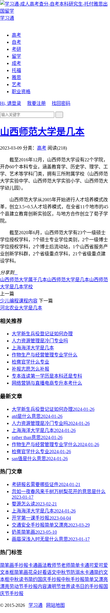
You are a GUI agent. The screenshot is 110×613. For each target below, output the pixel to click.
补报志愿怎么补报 (30, 368)
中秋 (14, 579)
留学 (16, 56)
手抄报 (21, 565)
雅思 (16, 77)
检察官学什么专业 (30, 361)
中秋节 (63, 572)
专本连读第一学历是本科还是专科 (47, 376)
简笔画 (7, 565)
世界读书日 (72, 586)
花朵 (33, 572)
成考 (16, 63)
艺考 (16, 84)
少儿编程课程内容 (19, 300)
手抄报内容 (35, 586)
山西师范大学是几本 (42, 131)
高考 (16, 35)
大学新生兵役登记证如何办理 (42, 333)
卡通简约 (93, 572)
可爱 (103, 565)
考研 (16, 49)
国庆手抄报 (49, 579)
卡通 (33, 565)
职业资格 (21, 91)
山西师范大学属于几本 (23, 279)
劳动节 (16, 586)
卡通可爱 (89, 565)
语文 (51, 572)
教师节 (54, 565)
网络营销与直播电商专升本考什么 (47, 383)
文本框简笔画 (14, 572)
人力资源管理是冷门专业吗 (40, 340)
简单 (75, 565)
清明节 (54, 586)
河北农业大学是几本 (21, 307)
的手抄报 (93, 586)
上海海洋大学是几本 (33, 347)
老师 (65, 565)
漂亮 (4, 586)
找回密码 (61, 103)
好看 (42, 572)
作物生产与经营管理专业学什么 (44, 354)
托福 (16, 70)
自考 (16, 42)
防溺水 (77, 572)
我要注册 (36, 103)
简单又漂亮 (96, 579)
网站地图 (55, 605)
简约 (33, 579)
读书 (23, 579)
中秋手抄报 (72, 579)
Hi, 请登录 (10, 103)
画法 (42, 565)
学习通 (35, 605)
